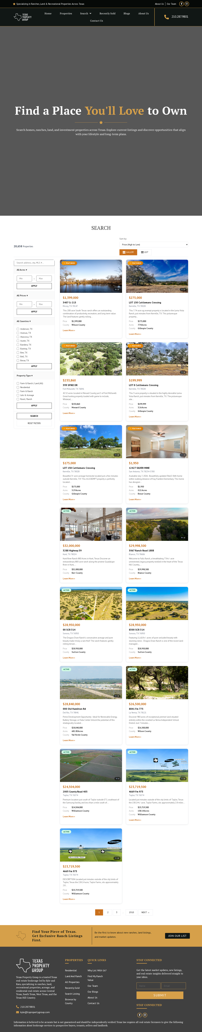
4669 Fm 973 (136, 791)
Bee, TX (23, 352)
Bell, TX (23, 356)
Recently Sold (107, 13)
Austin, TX (24, 340)
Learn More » (69, 330)
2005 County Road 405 (75, 791)
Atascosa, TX (26, 337)
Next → (146, 912)
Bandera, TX (25, 344)
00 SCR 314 (69, 629)
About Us (143, 13)
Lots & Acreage (27, 395)
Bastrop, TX (25, 348)
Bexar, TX (24, 360)
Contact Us (96, 20)
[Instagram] (186, 4)
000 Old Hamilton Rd (74, 708)
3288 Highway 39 (72, 550)
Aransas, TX (25, 333)
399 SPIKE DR (70, 385)
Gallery (130, 252)
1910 (131, 912)
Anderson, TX (26, 329)
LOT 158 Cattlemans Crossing (79, 467)
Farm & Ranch (26, 391)
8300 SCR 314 (136, 629)
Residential (25, 387)
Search (84, 13)
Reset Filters (34, 423)
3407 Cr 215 (69, 302)
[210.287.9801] (166, 17)
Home (48, 13)
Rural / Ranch (26, 399)
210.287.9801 (180, 16)
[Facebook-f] (181, 4)
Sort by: (123, 239)
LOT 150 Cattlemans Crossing (145, 302)
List (146, 252)
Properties (66, 13)
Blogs (127, 13)
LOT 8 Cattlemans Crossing (143, 385)
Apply (34, 286)
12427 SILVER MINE (139, 467)
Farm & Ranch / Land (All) (31, 383)
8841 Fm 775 (136, 708)
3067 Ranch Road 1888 (141, 550)
